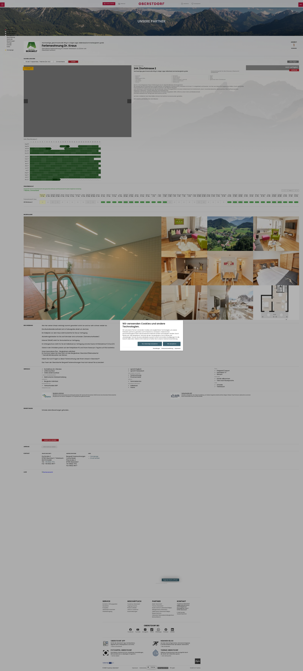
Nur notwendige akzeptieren (150, 344)
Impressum (178, 348)
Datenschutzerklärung (167, 348)
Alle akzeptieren (171, 344)
